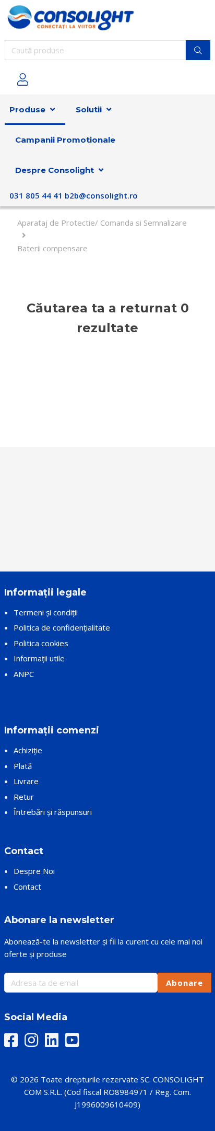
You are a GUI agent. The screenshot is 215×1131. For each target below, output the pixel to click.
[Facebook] (11, 1040)
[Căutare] (198, 50)
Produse (27, 109)
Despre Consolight (54, 170)
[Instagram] (31, 1040)
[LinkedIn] (51, 1040)
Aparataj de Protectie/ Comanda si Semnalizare (102, 222)
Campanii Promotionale (65, 140)
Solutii (89, 109)
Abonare (184, 982)
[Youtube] (72, 1040)
